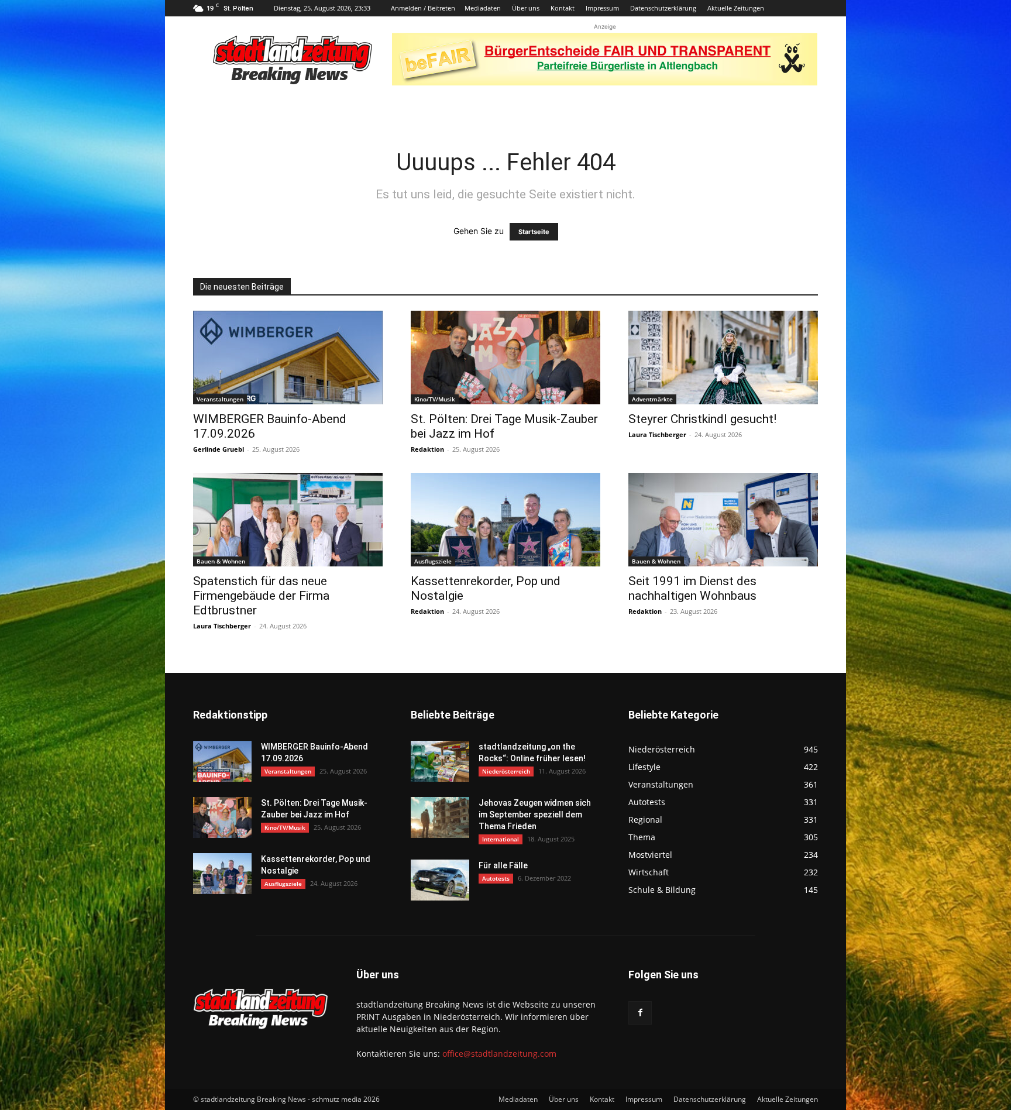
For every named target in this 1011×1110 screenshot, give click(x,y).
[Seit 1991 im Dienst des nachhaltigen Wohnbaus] (723, 519)
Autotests (496, 878)
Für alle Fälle (503, 865)
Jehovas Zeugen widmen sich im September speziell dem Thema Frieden (535, 814)
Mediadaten (483, 8)
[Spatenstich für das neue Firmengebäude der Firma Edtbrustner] (288, 519)
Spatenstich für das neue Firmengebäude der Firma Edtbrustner (261, 595)
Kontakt (563, 8)
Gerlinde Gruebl (218, 449)
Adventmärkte (652, 399)
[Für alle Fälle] (440, 880)
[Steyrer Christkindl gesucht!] (723, 357)
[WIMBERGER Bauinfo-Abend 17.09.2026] (288, 357)
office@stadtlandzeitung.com (499, 1053)
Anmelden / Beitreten (423, 8)
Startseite (533, 232)
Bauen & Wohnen (221, 561)
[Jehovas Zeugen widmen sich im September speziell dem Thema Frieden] (440, 817)
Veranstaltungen (220, 399)
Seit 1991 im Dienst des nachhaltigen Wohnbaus (692, 588)
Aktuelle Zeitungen (735, 8)
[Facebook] (640, 1013)
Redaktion (427, 449)
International (500, 839)
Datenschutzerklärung (663, 8)
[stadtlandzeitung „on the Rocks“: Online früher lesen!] (440, 761)
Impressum (602, 8)
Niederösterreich (506, 771)
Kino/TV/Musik (434, 399)
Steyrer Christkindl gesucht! (702, 419)
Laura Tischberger (657, 434)
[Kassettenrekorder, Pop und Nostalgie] (505, 519)
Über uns (525, 8)
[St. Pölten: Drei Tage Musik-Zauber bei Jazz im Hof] (505, 357)
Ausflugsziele (433, 561)
